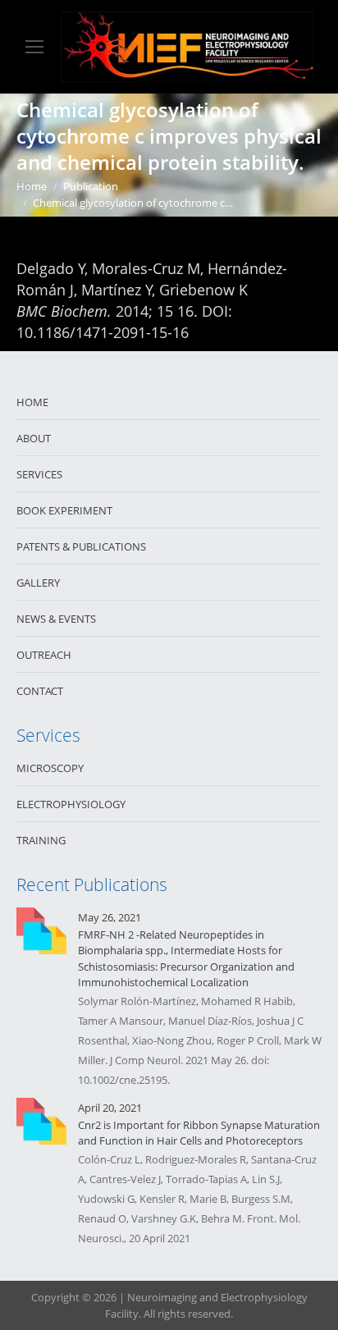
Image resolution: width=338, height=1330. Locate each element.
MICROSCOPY (50, 768)
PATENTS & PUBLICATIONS (81, 546)
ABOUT (33, 438)
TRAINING (41, 840)
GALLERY (38, 582)
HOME (32, 402)
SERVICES (39, 474)
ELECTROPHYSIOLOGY (71, 804)
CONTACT (39, 690)
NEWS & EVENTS (56, 618)
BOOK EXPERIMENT (64, 510)
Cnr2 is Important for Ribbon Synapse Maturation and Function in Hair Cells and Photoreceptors (199, 1133)
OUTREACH (43, 654)
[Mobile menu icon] (34, 47)
